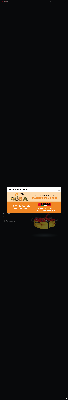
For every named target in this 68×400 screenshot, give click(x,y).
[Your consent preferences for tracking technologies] (66, 398)
